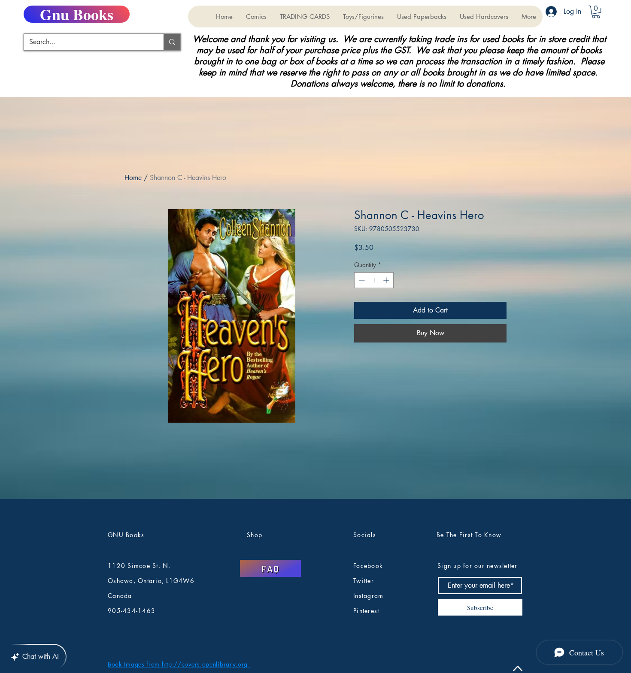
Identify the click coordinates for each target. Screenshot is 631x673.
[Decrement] (360, 280)
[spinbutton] (374, 280)
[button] (304, 16)
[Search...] (172, 42)
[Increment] (387, 280)
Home (133, 177)
